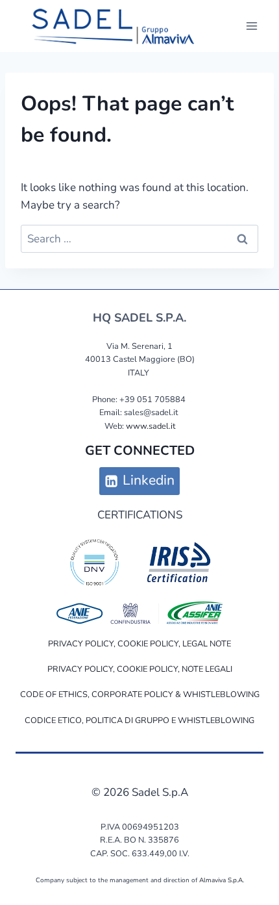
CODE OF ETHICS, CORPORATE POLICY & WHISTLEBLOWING (140, 694)
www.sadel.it (150, 426)
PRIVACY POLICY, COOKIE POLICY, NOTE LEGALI (139, 669)
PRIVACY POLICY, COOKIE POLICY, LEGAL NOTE (139, 644)
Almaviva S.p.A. (221, 880)
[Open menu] (251, 26)
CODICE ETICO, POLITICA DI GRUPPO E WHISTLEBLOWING (139, 720)
